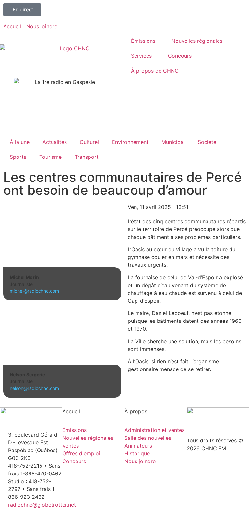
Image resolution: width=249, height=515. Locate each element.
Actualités (54, 142)
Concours (180, 56)
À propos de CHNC (155, 70)
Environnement (130, 142)
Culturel (89, 142)
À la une (20, 142)
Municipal (173, 142)
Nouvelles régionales (197, 41)
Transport (87, 157)
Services (141, 56)
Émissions (143, 41)
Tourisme (50, 157)
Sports (18, 157)
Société (207, 142)
